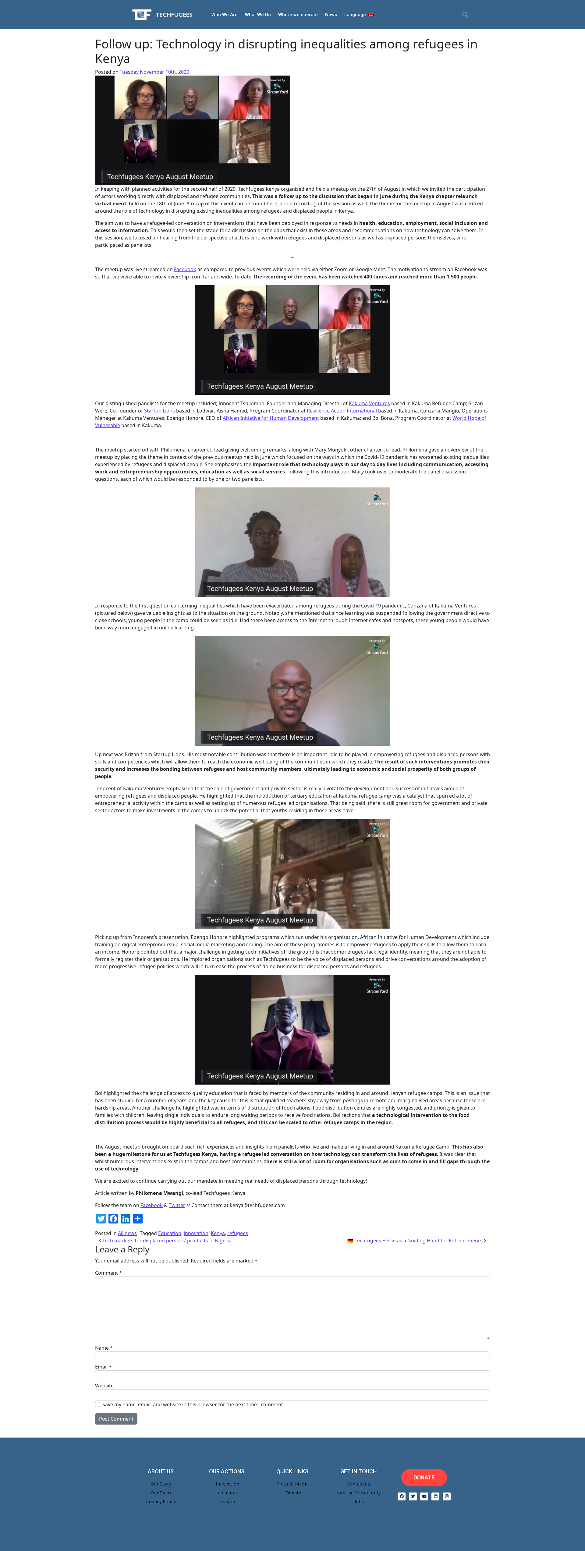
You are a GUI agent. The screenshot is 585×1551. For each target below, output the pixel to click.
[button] (465, 15)
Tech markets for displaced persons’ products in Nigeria (166, 1240)
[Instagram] (447, 1496)
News (331, 14)
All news (127, 1233)
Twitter (177, 1205)
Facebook (151, 1205)
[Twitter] (413, 1496)
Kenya (218, 1233)
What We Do (258, 14)
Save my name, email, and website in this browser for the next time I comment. (193, 1404)
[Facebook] (402, 1496)
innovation (196, 1233)
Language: (356, 14)
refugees (237, 1233)
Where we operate (298, 14)
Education (169, 1233)
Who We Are (224, 14)
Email (103, 1366)
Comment (108, 1272)
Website (104, 1385)
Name (104, 1347)
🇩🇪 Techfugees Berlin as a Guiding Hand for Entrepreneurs (415, 1240)
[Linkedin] (435, 1496)
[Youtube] (424, 1496)
